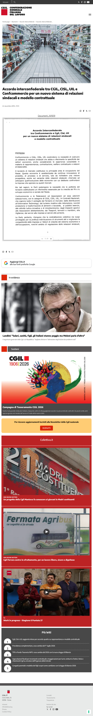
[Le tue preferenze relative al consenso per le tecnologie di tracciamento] (88, 711)
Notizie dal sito (51, 704)
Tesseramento (50, 698)
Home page (6, 22)
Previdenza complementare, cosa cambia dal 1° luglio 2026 (33, 646)
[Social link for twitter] (79, 2)
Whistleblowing (7, 707)
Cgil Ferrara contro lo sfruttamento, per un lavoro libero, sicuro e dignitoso (39, 560)
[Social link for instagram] (85, 2)
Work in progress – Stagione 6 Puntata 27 (23, 620)
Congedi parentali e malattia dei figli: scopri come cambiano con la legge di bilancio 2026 (44, 666)
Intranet (5, 2)
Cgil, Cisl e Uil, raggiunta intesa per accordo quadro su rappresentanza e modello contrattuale (46, 639)
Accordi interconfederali (27, 22)
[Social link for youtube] (88, 2)
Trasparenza (50, 700)
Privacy (4, 709)
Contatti (49, 695)
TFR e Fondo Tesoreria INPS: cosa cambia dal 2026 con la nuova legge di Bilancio (41, 652)
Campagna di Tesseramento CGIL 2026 (23, 407)
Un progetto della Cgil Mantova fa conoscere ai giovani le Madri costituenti (38, 499)
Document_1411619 (46, 115)
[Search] (15, 2)
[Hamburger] (90, 14)
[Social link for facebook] (82, 2)
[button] (80, 111)
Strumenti (15, 22)
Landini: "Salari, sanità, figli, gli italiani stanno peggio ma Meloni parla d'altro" (44, 335)
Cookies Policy (6, 712)
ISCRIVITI (46, 428)
